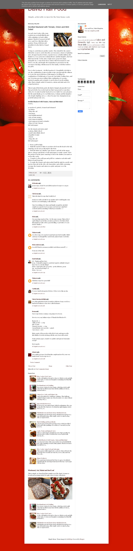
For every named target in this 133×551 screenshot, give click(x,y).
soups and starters (90, 47)
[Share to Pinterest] (50, 173)
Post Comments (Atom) (42, 369)
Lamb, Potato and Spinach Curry (46, 431)
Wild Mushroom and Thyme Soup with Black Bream (51, 413)
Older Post (69, 366)
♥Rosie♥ (34, 352)
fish (34, 175)
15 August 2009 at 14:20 (38, 283)
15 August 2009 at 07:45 (38, 272)
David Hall (35, 259)
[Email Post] (40, 172)
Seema (34, 311)
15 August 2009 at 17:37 (38, 293)
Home (50, 366)
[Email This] (44, 173)
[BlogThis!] (45, 173)
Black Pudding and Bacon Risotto (46, 422)
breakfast (91, 40)
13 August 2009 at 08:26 (38, 227)
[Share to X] (47, 173)
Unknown (35, 232)
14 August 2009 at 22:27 (38, 253)
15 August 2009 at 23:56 (38, 306)
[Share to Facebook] (49, 173)
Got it (110, 4)
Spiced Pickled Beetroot (44, 404)
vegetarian (85, 49)
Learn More (102, 4)
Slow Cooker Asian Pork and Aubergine (48, 449)
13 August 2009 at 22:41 (38, 239)
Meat (80, 44)
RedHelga (69, 539)
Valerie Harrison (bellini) (39, 299)
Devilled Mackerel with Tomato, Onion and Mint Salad (52, 440)
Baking (79, 40)
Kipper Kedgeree (42, 458)
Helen (33, 217)
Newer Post (31, 366)
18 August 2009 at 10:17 (38, 346)
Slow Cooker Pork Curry (44, 376)
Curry (93, 42)
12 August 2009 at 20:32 (38, 188)
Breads (84, 40)
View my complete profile (92, 31)
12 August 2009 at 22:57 (38, 211)
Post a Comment (35, 362)
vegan (103, 47)
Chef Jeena (35, 194)
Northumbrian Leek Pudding (45, 385)
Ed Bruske (35, 183)
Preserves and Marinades (93, 45)
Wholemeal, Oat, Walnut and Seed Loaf (41, 470)
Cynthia (34, 289)
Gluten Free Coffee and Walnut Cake (47, 394)
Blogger (82, 539)
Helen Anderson (36, 245)
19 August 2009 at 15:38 (38, 359)
